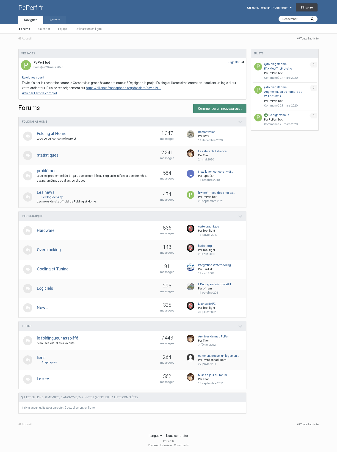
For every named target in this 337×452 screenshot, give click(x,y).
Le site (43, 378)
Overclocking (49, 249)
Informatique (32, 216)
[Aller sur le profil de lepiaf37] (190, 174)
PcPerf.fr (30, 7)
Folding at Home (34, 121)
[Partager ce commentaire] (242, 62)
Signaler (234, 62)
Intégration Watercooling (214, 265)
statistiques (48, 155)
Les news (46, 192)
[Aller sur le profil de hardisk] (190, 267)
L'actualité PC (207, 303)
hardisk (208, 269)
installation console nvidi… (215, 171)
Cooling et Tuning (53, 269)
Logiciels (45, 288)
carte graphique (208, 226)
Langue (154, 436)
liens (41, 357)
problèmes (47, 170)
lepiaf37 (208, 175)
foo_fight (209, 230)
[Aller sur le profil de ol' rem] (190, 286)
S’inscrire (307, 7)
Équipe (62, 29)
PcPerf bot (41, 62)
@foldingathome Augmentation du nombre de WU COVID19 (283, 91)
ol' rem (207, 288)
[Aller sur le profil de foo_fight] (190, 229)
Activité (55, 20)
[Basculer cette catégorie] (240, 122)
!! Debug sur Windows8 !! (214, 284)
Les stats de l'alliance (212, 151)
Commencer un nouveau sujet (220, 108)
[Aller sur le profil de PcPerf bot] (26, 65)
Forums (24, 29)
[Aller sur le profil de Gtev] (190, 134)
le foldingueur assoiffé (57, 338)
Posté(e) (48, 67)
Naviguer (30, 20)
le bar (27, 326)
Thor (206, 155)
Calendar (44, 29)
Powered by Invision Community (168, 445)
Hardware (46, 230)
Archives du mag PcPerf (213, 336)
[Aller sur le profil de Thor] (190, 153)
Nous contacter (177, 436)
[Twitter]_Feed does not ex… (216, 192)
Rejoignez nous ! (33, 77)
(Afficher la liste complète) (116, 397)
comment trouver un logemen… (218, 355)
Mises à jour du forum (212, 375)
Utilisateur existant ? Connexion (268, 7)
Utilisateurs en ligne (89, 29)
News (42, 307)
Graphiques (49, 362)
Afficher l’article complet (39, 93)
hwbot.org (205, 245)
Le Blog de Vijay (52, 197)
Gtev (206, 136)
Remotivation (206, 132)
